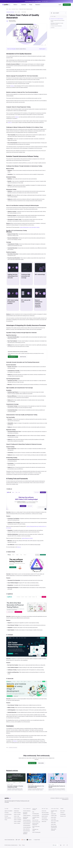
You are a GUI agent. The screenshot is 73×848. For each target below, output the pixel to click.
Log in (60, 4)
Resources (37, 4)
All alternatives (16, 810)
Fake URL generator (45, 812)
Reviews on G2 (63, 816)
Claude (24, 839)
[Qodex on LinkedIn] (61, 845)
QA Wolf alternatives (26, 825)
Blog (10, 9)
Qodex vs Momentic (17, 817)
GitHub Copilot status (54, 820)
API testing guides (35, 813)
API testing (6, 812)
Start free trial (67, 4)
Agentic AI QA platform (8, 810)
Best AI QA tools (35, 820)
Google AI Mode (37, 839)
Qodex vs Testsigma (17, 819)
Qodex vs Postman (17, 812)
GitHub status (53, 822)
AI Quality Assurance (13, 747)
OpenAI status (53, 817)
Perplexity (30, 839)
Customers (23, 4)
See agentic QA (12, 356)
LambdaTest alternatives (25, 833)
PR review (6, 816)
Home (7, 9)
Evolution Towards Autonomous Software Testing (57, 21)
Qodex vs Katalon (17, 823)
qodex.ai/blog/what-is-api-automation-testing (29, 227)
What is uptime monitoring (53, 830)
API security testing (8, 814)
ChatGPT (18, 839)
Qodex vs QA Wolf (17, 814)
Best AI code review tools (35, 827)
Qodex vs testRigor (17, 821)
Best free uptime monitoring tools (54, 827)
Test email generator (45, 814)
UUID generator (44, 817)
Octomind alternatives (27, 827)
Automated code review (35, 830)
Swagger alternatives (26, 815)
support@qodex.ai (65, 799)
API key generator (45, 819)
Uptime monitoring (8, 817)
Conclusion (52, 27)
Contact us (62, 812)
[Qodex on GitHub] (67, 845)
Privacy (23, 845)
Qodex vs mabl (16, 816)
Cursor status (53, 819)
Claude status (53, 813)
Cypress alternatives (26, 823)
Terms (20, 845)
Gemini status (53, 824)
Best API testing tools (36, 821)
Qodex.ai (12, 85)
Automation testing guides (35, 818)
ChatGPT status (54, 815)
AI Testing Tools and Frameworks (56, 25)
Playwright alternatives (27, 821)
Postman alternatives (26, 810)
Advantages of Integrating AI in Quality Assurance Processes (57, 24)
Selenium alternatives (26, 820)
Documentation (63, 814)
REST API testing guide (36, 832)
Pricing (30, 4)
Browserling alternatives (25, 813)
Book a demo (41, 763)
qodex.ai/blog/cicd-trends (27, 538)
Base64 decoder (45, 816)
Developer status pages (54, 811)
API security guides (35, 815)
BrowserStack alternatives (25, 818)
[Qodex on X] (64, 845)
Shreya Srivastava (12, 20)
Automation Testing (15, 9)
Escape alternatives (26, 830)
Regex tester (44, 821)
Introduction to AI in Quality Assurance (57, 18)
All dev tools (44, 810)
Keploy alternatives (26, 829)
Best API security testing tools (35, 824)
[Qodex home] (6, 4)
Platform (15, 4)
